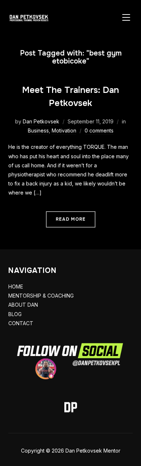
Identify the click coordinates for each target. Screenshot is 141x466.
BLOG (15, 314)
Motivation (64, 130)
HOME (15, 286)
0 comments (99, 130)
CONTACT (20, 323)
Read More (71, 219)
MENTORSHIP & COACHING (41, 296)
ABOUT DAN (23, 305)
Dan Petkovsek (41, 121)
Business (38, 130)
